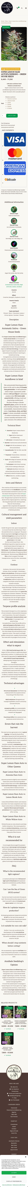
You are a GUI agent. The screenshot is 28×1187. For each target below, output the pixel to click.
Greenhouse (9, 285)
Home (2, 21)
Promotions (15, 1091)
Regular (14, 1112)
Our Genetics (15, 1089)
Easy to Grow (19, 192)
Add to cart (12, 116)
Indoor (14, 287)
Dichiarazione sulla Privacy (19, 1185)
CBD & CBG (14, 1114)
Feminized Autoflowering (14, 1110)
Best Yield (14, 1148)
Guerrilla (16, 285)
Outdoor (19, 287)
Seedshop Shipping (15, 1096)
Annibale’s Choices (14, 1141)
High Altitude (14, 1131)
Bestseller (13, 192)
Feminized (14, 1108)
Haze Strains (11, 193)
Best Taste (7, 192)
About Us (15, 1087)
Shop (6, 21)
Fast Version (14, 1117)
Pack (2, 103)
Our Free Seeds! (15, 1100)
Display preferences (14, 1181)
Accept (14, 1173)
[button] (25, 1157)
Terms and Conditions (15, 1093)
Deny (14, 1177)
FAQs (14, 1098)
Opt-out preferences (7, 1185)
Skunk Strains (18, 193)
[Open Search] (21, 8)
